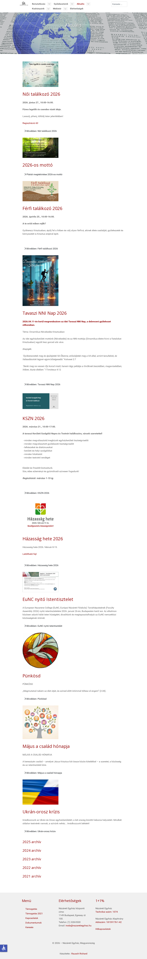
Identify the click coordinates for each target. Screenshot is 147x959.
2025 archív (32, 841)
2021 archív (32, 876)
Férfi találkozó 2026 (42, 208)
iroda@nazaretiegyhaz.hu (78, 925)
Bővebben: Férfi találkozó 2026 (42, 248)
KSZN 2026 (33, 418)
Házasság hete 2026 (43, 539)
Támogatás (31, 909)
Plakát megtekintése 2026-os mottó (44, 174)
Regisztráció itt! (30, 123)
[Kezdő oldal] (24, 3)
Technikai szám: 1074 (106, 911)
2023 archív (32, 859)
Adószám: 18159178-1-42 (108, 922)
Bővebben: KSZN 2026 (37, 493)
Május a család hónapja (46, 746)
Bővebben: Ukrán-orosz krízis (41, 831)
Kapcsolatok (31, 918)
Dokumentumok (33, 922)
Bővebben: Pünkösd (36, 698)
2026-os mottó (38, 165)
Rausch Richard (79, 953)
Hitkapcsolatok (103, 929)
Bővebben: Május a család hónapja (44, 772)
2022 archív (32, 867)
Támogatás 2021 (34, 913)
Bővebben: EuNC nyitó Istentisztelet (44, 626)
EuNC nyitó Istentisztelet (48, 599)
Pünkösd (31, 676)
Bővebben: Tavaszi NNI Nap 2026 (43, 384)
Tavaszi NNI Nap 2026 (45, 313)
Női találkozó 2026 (41, 94)
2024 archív (32, 850)
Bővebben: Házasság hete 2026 (42, 565)
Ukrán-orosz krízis (41, 812)
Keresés (29, 927)
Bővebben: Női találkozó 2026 (41, 131)
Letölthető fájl (30, 554)
